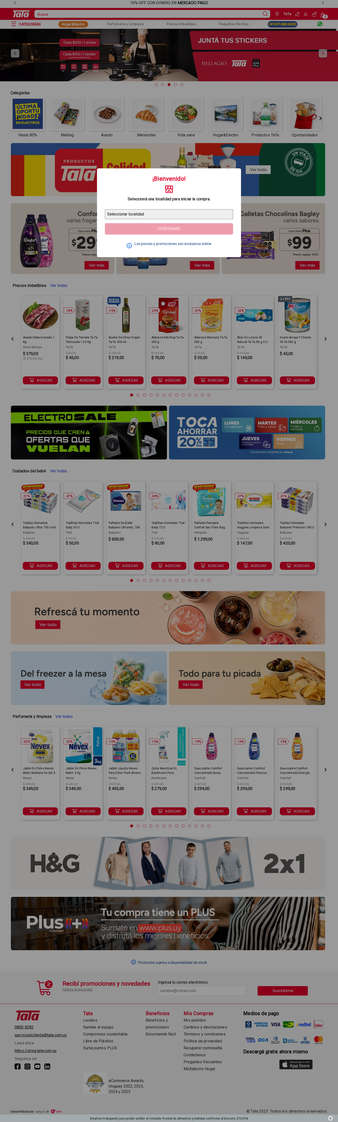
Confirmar (169, 228)
